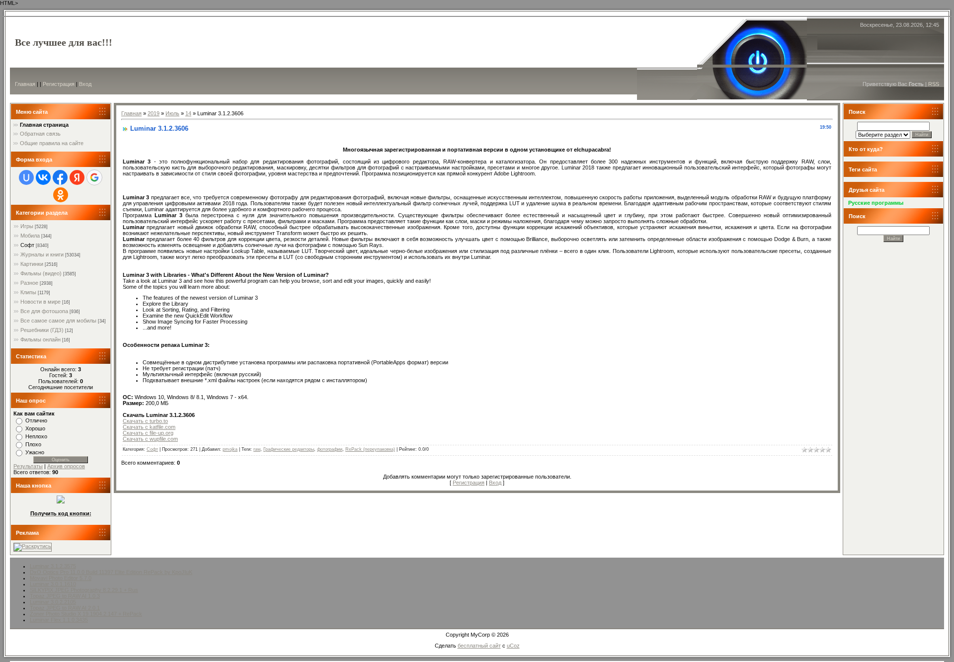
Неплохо (36, 436)
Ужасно (34, 452)
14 (188, 113)
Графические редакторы (288, 449)
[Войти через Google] (94, 177)
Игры (26, 226)
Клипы (28, 292)
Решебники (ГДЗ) (42, 330)
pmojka (230, 449)
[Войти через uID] (26, 177)
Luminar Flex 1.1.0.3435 (59, 620)
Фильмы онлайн (40, 339)
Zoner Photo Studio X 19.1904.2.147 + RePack (86, 614)
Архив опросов (66, 466)
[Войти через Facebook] (60, 177)
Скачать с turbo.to (145, 421)
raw (256, 449)
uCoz (513, 646)
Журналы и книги (42, 254)
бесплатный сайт (479, 646)
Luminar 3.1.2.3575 (53, 566)
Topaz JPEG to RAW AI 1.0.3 (65, 596)
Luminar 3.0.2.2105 (53, 602)
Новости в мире (40, 302)
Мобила (30, 236)
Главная (25, 84)
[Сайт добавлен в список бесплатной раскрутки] (32, 546)
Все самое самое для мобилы (58, 321)
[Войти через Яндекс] (77, 177)
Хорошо (35, 428)
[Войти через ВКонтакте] (43, 177)
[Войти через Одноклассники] (60, 194)
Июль (172, 113)
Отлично (36, 420)
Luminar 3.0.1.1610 (53, 584)
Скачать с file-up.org (148, 433)
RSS (933, 84)
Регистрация (59, 84)
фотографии (329, 449)
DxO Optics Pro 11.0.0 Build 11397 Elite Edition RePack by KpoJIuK (111, 572)
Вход (85, 84)
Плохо (33, 444)
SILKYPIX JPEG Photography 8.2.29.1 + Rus (84, 590)
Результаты (28, 466)
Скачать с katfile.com (149, 427)
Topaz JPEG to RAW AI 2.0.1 (65, 608)
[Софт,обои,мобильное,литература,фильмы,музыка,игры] (61, 501)
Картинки (31, 264)
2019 (153, 113)
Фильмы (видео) (41, 273)
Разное (29, 283)
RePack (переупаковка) (370, 449)
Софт (27, 245)
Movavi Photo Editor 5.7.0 (60, 578)
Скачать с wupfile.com (150, 439)
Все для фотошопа (44, 311)
